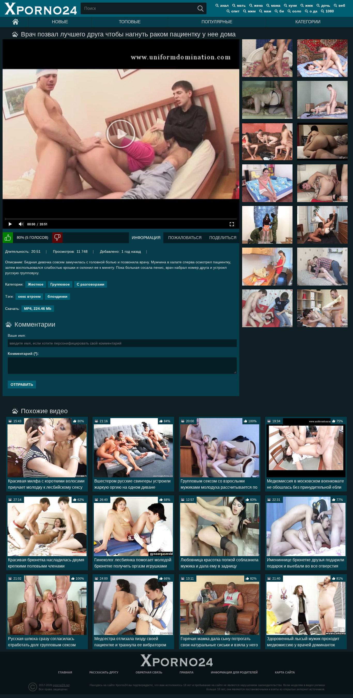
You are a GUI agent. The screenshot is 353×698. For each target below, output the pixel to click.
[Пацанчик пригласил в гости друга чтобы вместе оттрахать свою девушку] (322, 308)
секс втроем (29, 296)
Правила (187, 672)
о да (313, 11)
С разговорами (90, 284)
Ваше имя (16, 335)
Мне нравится (8, 237)
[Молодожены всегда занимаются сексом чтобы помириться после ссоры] (267, 266)
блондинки (57, 296)
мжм (252, 11)
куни (293, 5)
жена (258, 5)
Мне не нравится (57, 237)
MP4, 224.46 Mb (37, 308)
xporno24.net (61, 685)
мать (241, 5)
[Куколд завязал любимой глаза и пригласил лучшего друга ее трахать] (267, 308)
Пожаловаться (185, 237)
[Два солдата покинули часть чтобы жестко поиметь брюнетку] (267, 225)
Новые (60, 21)
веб (342, 5)
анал (224, 5)
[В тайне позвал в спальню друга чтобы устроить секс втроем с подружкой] (267, 58)
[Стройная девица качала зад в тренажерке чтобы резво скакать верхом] (322, 141)
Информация (146, 237)
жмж (309, 5)
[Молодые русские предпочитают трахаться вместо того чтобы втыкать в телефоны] (267, 141)
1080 (330, 11)
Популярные (217, 21)
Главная (65, 672)
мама (275, 5)
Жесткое (35, 284)
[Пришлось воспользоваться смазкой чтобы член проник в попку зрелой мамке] (267, 100)
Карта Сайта (285, 672)
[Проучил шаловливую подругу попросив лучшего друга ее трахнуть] (322, 266)
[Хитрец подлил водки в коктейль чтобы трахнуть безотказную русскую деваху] (322, 58)
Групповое (60, 284)
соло (296, 11)
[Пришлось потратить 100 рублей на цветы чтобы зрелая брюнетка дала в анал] (322, 183)
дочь (325, 5)
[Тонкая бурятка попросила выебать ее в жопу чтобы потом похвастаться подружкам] (267, 183)
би (281, 11)
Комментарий (20, 353)
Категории (307, 21)
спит (235, 11)
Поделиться (222, 237)
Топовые (130, 21)
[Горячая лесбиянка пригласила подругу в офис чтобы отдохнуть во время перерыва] (322, 225)
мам (267, 11)
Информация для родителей (234, 672)
